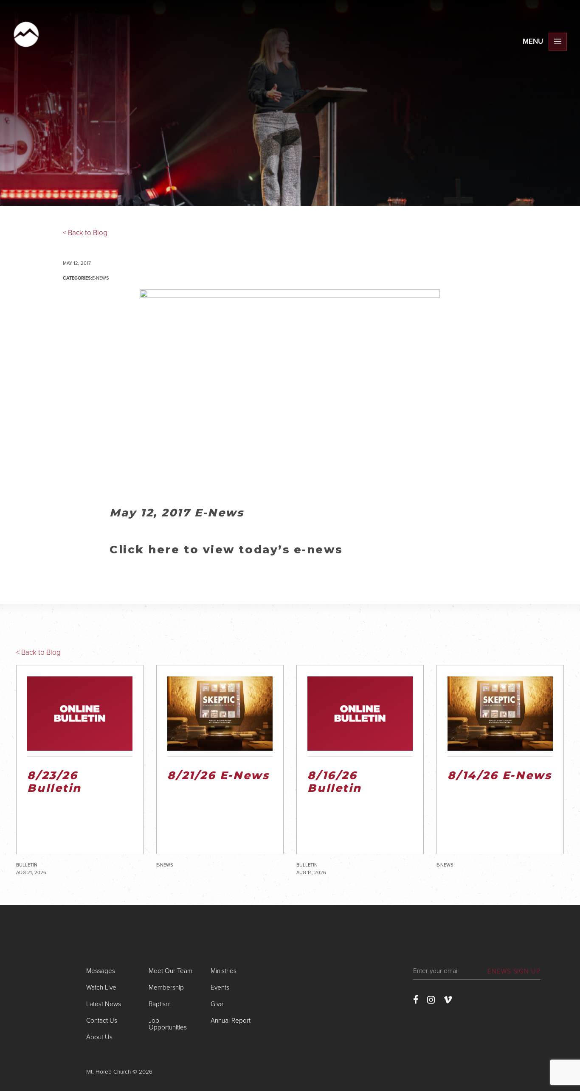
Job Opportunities (168, 1024)
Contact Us (101, 1020)
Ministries (224, 971)
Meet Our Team (170, 971)
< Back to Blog (85, 232)
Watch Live (101, 987)
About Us (99, 1037)
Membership (166, 987)
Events (220, 987)
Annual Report (231, 1020)
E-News (100, 278)
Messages (100, 971)
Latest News (103, 1004)
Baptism (160, 1004)
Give (217, 1004)
